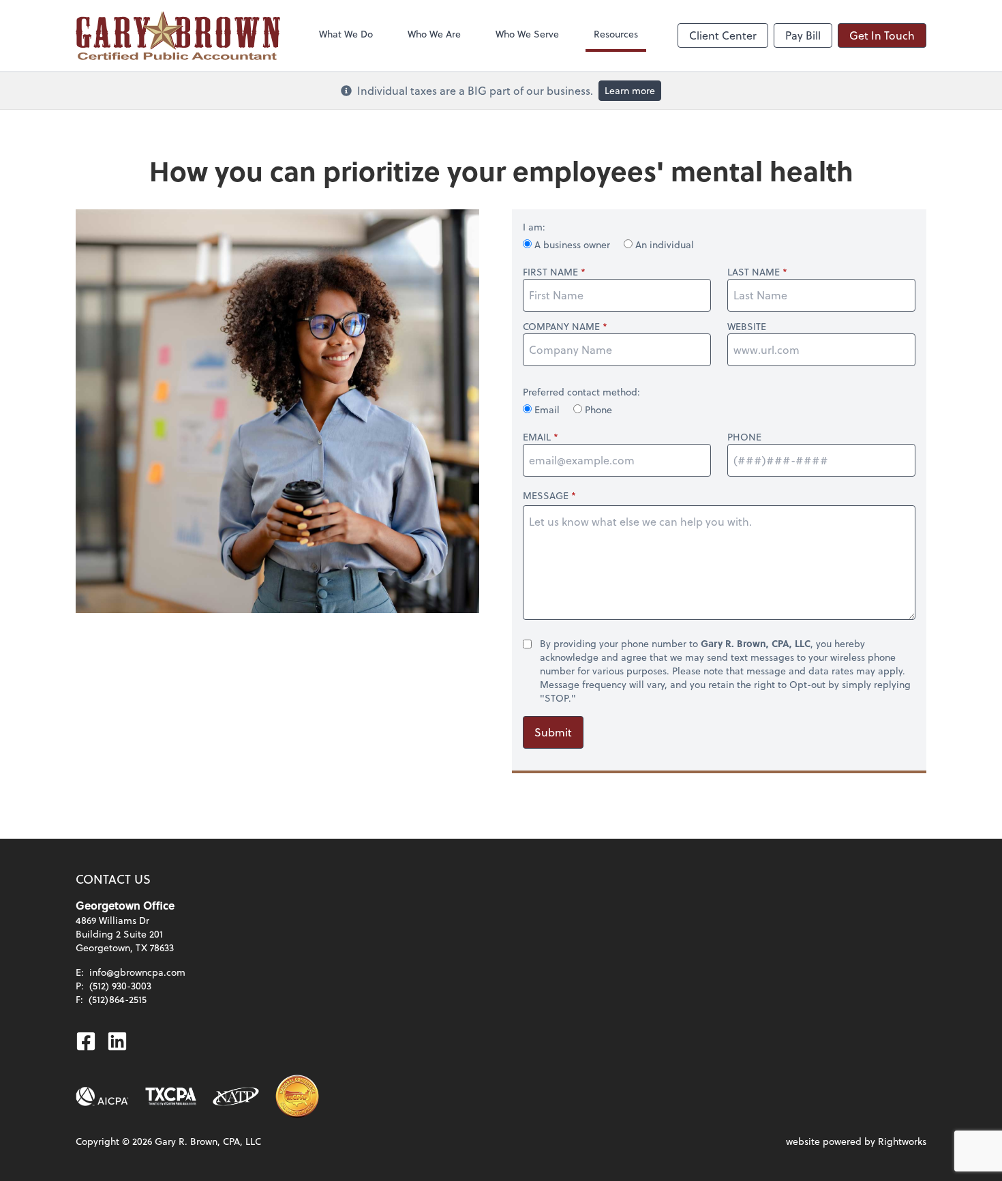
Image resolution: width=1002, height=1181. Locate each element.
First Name (550, 272)
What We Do (346, 34)
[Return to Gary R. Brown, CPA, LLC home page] (178, 35)
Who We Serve (527, 34)
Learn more (630, 90)
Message (545, 495)
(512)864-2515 (118, 999)
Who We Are (434, 34)
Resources (616, 34)
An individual (663, 244)
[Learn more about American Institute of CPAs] (102, 1096)
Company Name (561, 326)
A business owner (572, 244)
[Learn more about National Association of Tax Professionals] (236, 1096)
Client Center (723, 35)
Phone (597, 409)
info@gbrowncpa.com (137, 972)
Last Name (753, 272)
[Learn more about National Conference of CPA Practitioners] (297, 1096)
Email (547, 409)
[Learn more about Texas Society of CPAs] (170, 1096)
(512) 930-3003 (120, 985)
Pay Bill (803, 35)
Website (746, 326)
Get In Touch (882, 35)
